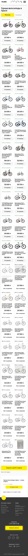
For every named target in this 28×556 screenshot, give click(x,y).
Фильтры (7, 15)
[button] (3, 498)
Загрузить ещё (14, 468)
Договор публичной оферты (19, 511)
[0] (11, 2)
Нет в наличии (7, 288)
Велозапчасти (4, 509)
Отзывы (17, 515)
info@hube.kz (14, 521)
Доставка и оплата (19, 508)
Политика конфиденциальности (20, 506)
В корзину (8, 40)
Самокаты (3, 512)
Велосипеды (3, 505)
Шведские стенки (5, 510)
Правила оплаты (18, 513)
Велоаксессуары (4, 507)
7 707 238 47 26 (14, 524)
